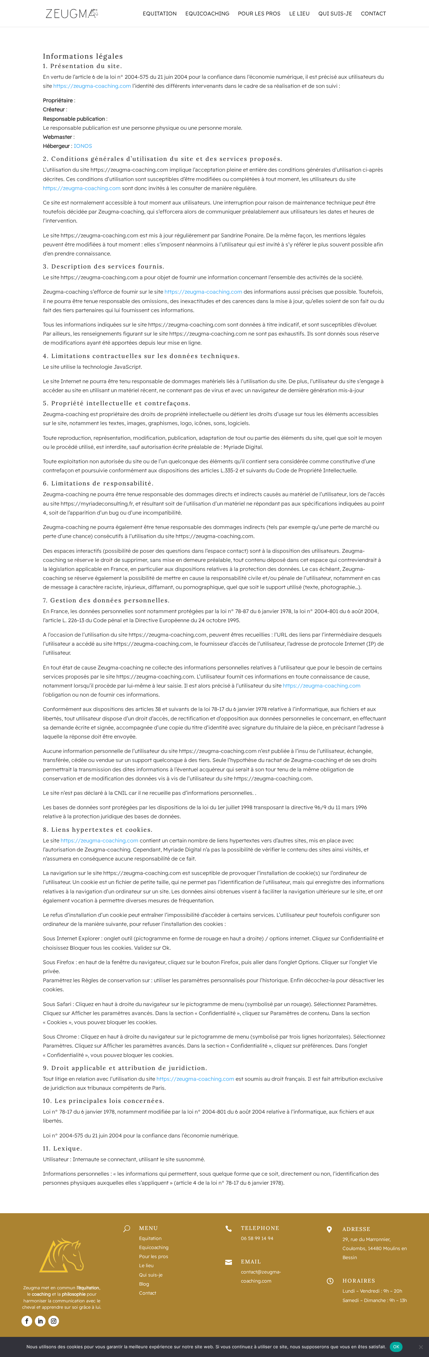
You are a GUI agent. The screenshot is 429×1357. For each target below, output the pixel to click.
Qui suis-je (335, 14)
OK (396, 1346)
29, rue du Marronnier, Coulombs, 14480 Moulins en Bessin (375, 1248)
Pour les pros (259, 14)
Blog (144, 1284)
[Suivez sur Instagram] (53, 1321)
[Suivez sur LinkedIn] (40, 1321)
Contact (373, 14)
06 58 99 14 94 (257, 1238)
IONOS (83, 145)
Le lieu (299, 14)
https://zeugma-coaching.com (92, 85)
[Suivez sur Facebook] (26, 1321)
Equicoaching (207, 14)
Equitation (160, 14)
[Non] (420, 1347)
